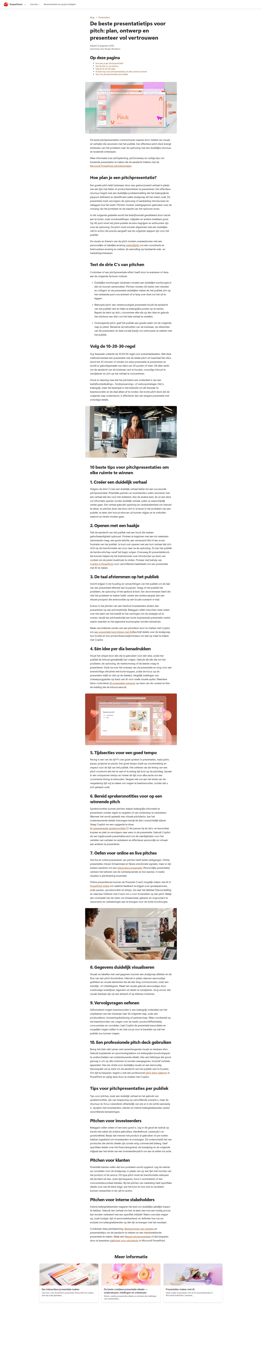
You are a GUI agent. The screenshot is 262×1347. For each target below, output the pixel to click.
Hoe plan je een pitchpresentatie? (109, 63)
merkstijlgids (132, 245)
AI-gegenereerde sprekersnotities (109, 828)
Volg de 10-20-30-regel (105, 68)
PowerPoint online (99, 886)
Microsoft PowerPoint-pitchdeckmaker (110, 166)
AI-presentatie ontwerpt (122, 683)
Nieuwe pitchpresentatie (138, 1236)
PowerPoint (16, 4)
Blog (92, 17)
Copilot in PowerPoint (101, 564)
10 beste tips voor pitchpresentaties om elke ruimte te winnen (121, 71)
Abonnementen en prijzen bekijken (60, 4)
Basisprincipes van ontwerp (139, 1228)
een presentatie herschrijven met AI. (113, 632)
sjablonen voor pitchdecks (124, 1240)
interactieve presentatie (129, 867)
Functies (34, 4)
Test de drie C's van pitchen (107, 66)
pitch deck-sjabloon (156, 1072)
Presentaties (104, 17)
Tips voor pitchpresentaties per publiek (112, 74)
